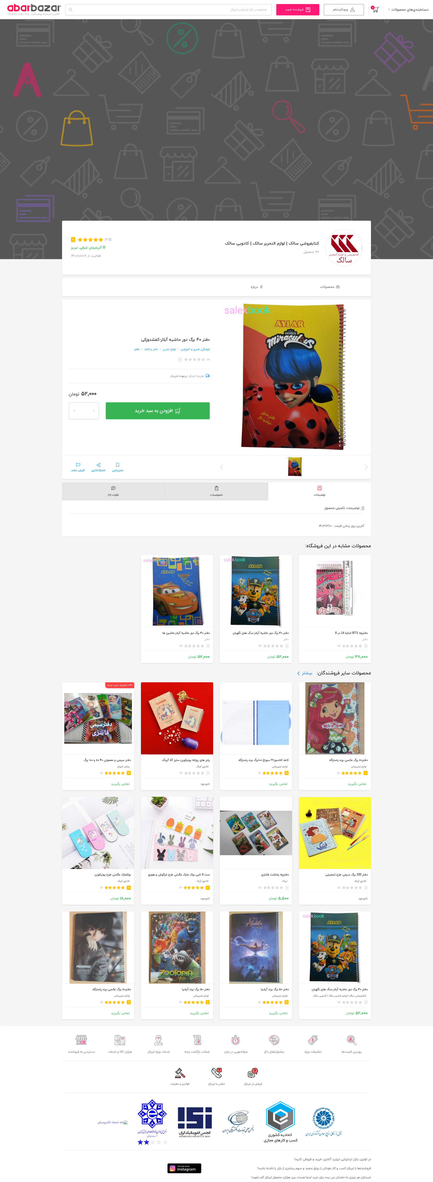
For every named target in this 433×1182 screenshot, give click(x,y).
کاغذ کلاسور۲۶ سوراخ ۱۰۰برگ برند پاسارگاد (263, 760)
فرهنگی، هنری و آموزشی (195, 349)
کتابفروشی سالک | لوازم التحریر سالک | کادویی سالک (272, 243)
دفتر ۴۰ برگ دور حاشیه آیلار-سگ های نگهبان (261, 633)
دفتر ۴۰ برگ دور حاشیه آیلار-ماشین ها (186, 633)
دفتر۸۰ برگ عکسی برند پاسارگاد (348, 760)
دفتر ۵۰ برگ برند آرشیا (275, 989)
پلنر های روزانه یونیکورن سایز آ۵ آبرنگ (186, 760)
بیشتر (307, 673)
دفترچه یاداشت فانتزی (275, 875)
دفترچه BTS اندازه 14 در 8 (351, 633)
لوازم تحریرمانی (358, 766)
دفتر (137, 349)
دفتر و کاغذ (151, 349)
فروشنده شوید (294, 10)
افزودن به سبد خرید (154, 411)
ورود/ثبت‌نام (340, 10)
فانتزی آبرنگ (202, 766)
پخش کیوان (123, 766)
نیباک (284, 881)
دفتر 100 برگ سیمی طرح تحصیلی (346, 875)
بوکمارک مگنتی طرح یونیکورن (112, 875)
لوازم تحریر (169, 349)
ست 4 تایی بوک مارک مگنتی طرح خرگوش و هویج (179, 875)
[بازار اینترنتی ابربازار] (34, 9)
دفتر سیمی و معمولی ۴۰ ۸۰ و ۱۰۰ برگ (107, 760)
